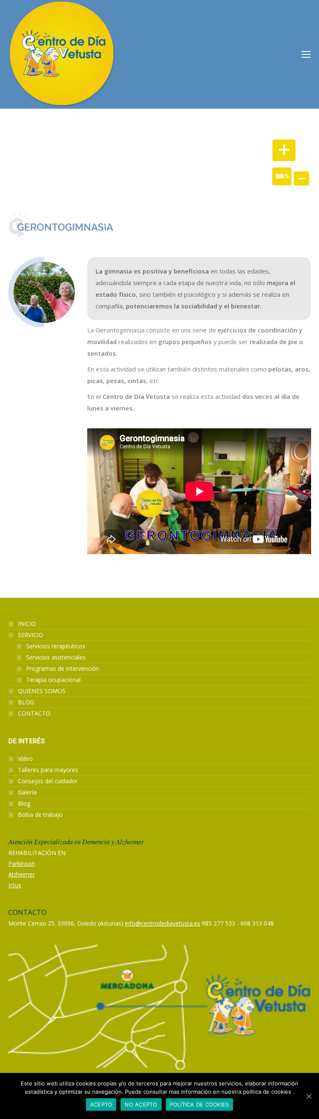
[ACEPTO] (308, 1096)
